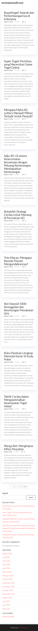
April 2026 (6, 568)
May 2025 (6, 609)
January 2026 (7, 579)
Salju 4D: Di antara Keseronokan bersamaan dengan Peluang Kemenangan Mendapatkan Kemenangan (17, 164)
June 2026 (6, 561)
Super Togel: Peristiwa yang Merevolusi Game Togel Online (18, 64)
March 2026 (6, 572)
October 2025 (7, 590)
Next (25, 486)
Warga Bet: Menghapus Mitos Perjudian (18, 447)
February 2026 (7, 575)
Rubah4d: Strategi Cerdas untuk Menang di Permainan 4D (17, 215)
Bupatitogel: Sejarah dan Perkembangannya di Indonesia (19, 16)
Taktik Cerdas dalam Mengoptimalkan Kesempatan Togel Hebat (16, 401)
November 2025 (8, 586)
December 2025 (8, 583)
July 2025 (6, 601)
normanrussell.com (12, 2)
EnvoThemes (23, 628)
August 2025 (7, 597)
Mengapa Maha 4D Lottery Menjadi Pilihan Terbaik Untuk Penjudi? (18, 113)
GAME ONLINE (8, 617)
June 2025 (6, 605)
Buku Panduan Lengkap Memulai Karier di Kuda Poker (18, 356)
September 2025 (8, 594)
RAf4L (18, 21)
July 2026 (6, 557)
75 (20, 486)
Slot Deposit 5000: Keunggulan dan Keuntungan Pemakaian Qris (18, 308)
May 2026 (6, 564)
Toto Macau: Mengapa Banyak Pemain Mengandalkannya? (18, 261)
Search (5, 493)
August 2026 (7, 553)
